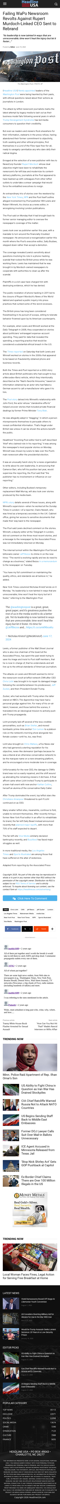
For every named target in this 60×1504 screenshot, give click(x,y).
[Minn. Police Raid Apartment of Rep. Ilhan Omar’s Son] (30, 1057)
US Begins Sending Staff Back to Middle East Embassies (37, 1119)
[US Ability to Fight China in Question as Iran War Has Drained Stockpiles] (11, 1089)
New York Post (9, 917)
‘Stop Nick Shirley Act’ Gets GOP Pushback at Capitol (38, 1163)
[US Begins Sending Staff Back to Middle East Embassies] (11, 1120)
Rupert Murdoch (30, 164)
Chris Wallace (31, 744)
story (12, 399)
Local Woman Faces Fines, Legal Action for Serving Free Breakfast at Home (28, 1276)
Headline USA (10, 90)
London (50, 909)
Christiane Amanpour (13, 799)
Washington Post (11, 94)
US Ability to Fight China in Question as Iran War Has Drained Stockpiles (38, 1089)
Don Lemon (38, 729)
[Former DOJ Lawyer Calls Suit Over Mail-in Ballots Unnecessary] (11, 1135)
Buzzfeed (32, 839)
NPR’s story (8, 502)
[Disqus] (30, 979)
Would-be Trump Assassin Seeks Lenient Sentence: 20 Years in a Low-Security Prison (38, 1332)
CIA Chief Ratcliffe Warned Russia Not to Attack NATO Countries (39, 1104)
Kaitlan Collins (44, 784)
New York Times (15, 197)
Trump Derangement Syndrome (18, 120)
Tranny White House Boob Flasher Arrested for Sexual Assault (15, 1026)
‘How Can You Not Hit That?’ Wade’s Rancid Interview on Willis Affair (45, 1026)
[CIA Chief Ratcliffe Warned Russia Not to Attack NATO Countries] (11, 1105)
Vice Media (24, 836)
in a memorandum (48, 561)
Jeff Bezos (24, 554)
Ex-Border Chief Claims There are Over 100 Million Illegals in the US (38, 1180)
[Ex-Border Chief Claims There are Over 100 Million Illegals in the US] (11, 1181)
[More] (52, 929)
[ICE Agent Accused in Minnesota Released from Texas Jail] (11, 1150)
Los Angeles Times (10, 913)
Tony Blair (42, 410)
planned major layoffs (26, 824)
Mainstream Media (27, 913)
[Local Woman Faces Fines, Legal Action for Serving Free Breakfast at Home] (30, 1257)
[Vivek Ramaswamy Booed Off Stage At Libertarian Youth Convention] (11, 1303)
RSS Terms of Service (26, 883)
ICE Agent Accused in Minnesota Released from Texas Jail (38, 1150)
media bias (40, 913)
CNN (22, 909)
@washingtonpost (20, 607)
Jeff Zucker (41, 909)
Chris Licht (8, 681)
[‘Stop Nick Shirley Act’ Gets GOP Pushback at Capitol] (11, 1166)
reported (15, 351)
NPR (26, 197)
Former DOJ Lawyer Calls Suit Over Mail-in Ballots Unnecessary (37, 1135)
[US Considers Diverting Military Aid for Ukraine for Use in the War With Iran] (11, 1318)
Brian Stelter (31, 725)
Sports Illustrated (44, 917)
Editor (12, 47)
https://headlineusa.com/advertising (33, 889)
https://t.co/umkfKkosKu (39, 627)
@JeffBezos (12, 627)
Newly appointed (26, 90)
